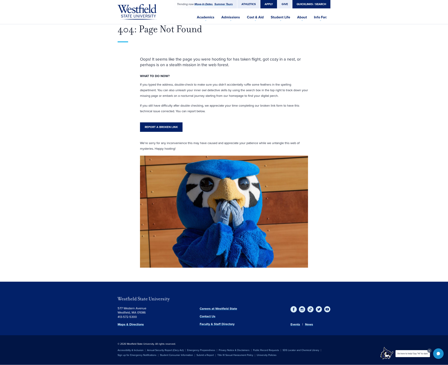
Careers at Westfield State (218, 308)
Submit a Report (205, 355)
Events (295, 324)
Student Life (280, 17)
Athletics (248, 4)
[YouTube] (327, 309)
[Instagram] (302, 309)
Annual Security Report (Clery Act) (165, 350)
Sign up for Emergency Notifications (137, 355)
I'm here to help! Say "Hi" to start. (412, 353)
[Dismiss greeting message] (429, 351)
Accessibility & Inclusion (131, 350)
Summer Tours (223, 4)
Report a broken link (161, 127)
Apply (269, 4)
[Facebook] (293, 309)
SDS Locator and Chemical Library (301, 350)
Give (285, 4)
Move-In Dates (203, 4)
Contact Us (207, 316)
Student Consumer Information (176, 355)
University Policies (266, 355)
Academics (205, 17)
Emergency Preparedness (201, 350)
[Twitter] (319, 309)
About (302, 17)
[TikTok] (310, 309)
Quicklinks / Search (311, 4)
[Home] (137, 12)
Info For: (320, 17)
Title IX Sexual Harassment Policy (235, 355)
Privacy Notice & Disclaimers (234, 350)
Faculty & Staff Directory (217, 324)
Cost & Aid (255, 17)
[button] (438, 353)
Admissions (230, 17)
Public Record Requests (266, 350)
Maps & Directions (131, 324)
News (309, 324)
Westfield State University (144, 299)
